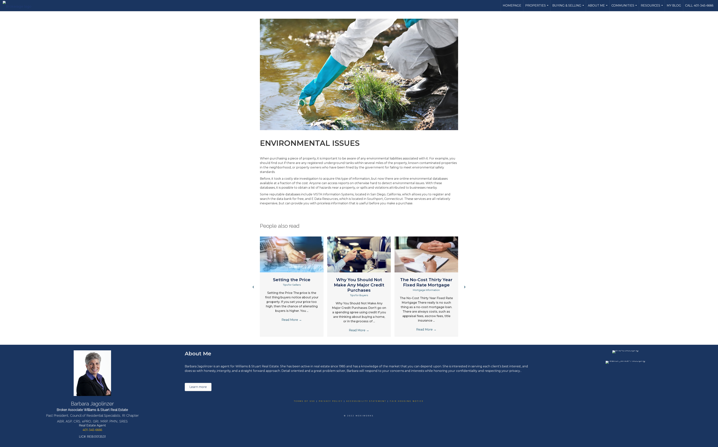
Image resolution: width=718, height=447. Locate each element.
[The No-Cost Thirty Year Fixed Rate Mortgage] (426, 254)
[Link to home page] (19, 5)
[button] (253, 287)
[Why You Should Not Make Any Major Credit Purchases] (359, 254)
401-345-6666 (92, 430)
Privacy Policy (331, 401)
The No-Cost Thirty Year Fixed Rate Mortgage (426, 282)
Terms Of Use (304, 401)
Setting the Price (291, 279)
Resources (652, 7)
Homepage (512, 5)
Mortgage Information (426, 289)
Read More (292, 320)
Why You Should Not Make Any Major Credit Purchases (359, 285)
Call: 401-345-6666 (699, 5)
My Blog (674, 5)
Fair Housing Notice (407, 401)
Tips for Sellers (292, 284)
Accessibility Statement (366, 401)
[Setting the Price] (291, 254)
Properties (537, 7)
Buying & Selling (568, 7)
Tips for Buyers (359, 295)
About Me (598, 7)
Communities (624, 7)
